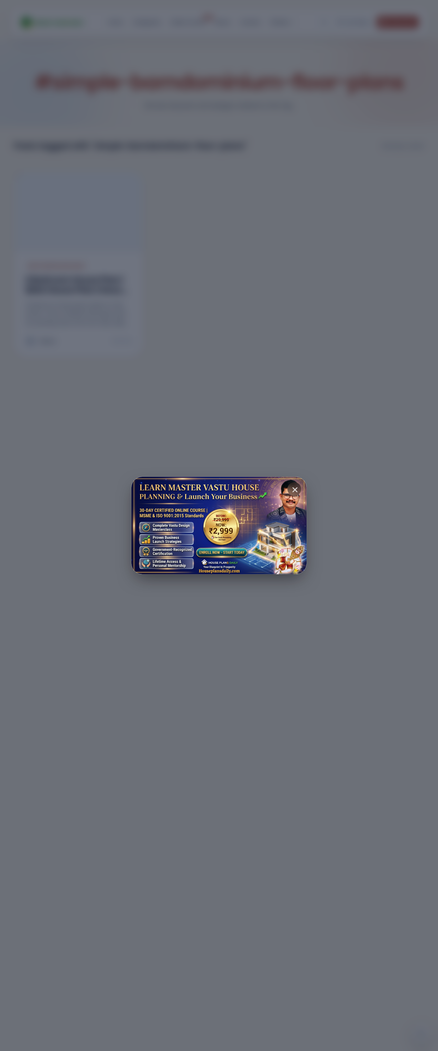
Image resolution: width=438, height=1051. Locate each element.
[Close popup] (294, 489)
